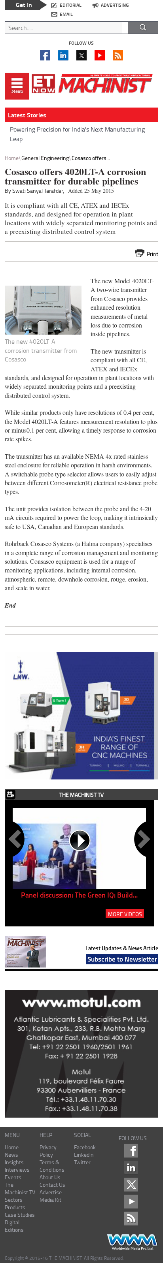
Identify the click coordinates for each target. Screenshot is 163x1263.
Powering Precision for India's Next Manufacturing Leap (77, 134)
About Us (50, 1177)
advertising (115, 5)
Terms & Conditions (52, 1165)
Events (13, 1177)
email (66, 14)
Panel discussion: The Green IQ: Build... (79, 895)
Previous (16, 839)
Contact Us (52, 1184)
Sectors (14, 1199)
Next (142, 839)
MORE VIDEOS (125, 914)
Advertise (51, 1192)
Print (152, 254)
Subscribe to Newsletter (122, 959)
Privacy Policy (48, 1150)
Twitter (82, 1162)
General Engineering (45, 158)
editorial (71, 5)
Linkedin (84, 1154)
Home (12, 158)
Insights (14, 1162)
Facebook (85, 1147)
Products (15, 1207)
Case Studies (20, 1214)
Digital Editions (14, 1225)
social (82, 1135)
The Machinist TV (20, 1188)
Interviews (17, 1169)
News (11, 1154)
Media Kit (50, 1199)
